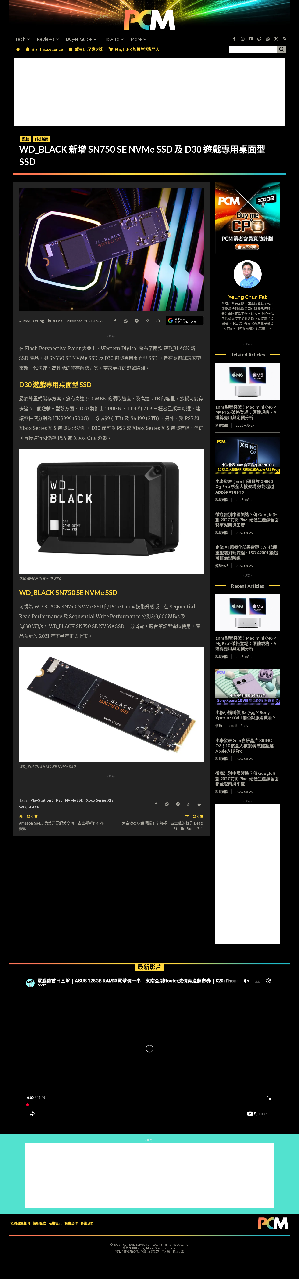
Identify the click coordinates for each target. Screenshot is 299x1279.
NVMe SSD (74, 800)
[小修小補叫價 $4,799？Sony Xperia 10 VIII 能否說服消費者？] (247, 687)
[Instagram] (242, 39)
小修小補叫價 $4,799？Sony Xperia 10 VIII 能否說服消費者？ (245, 715)
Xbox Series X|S (100, 800)
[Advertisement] (149, 91)
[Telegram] (136, 320)
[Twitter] (276, 39)
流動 (218, 726)
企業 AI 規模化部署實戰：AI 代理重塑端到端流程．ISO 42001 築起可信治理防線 (246, 552)
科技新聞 (42, 139)
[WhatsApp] (125, 320)
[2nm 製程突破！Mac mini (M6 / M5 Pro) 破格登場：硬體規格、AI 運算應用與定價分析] (247, 381)
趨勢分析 (221, 566)
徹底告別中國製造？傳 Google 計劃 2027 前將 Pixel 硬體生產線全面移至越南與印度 (247, 520)
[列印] (158, 320)
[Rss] (284, 39)
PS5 (59, 800)
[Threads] (259, 39)
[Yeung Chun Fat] (248, 274)
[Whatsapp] (267, 39)
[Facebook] (234, 39)
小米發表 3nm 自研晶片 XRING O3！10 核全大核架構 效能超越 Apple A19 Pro (244, 486)
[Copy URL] (147, 320)
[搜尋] (281, 49)
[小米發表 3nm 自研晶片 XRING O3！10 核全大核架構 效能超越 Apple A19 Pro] (247, 455)
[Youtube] (251, 39)
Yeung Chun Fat (47, 320)
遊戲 (25, 139)
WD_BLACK (29, 807)
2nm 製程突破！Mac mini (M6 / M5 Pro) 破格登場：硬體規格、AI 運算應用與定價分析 (246, 412)
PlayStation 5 (42, 800)
